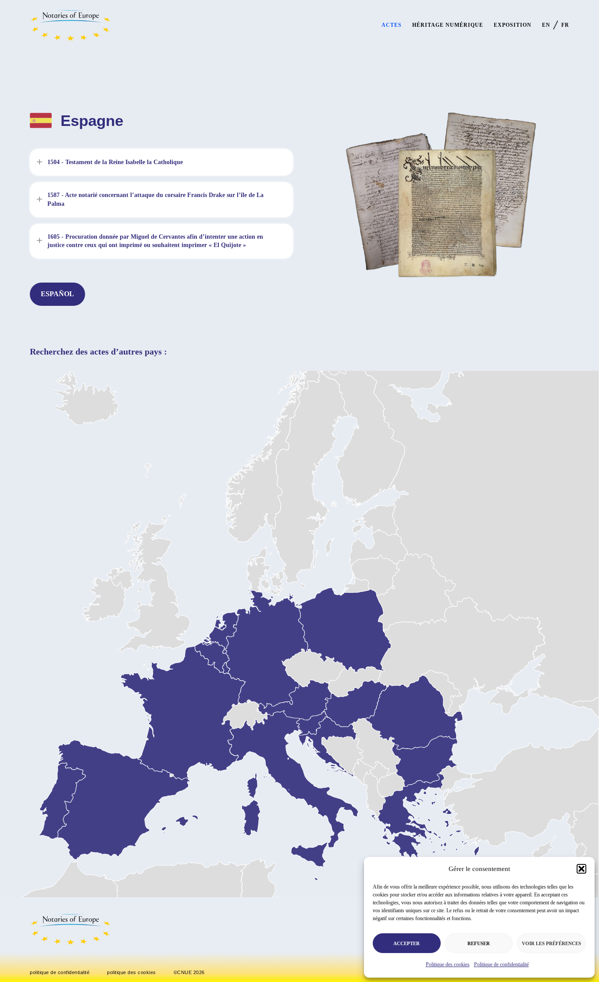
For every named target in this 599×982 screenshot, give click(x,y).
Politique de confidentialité (501, 964)
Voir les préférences (551, 943)
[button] (581, 868)
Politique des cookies (448, 964)
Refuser (478, 943)
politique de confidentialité (59, 972)
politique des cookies (131, 972)
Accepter (406, 943)
